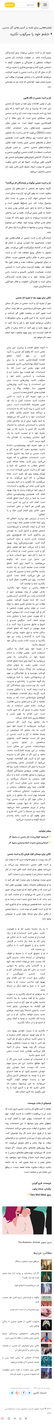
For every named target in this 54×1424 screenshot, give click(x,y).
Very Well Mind (38, 1195)
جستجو (9, 4)
